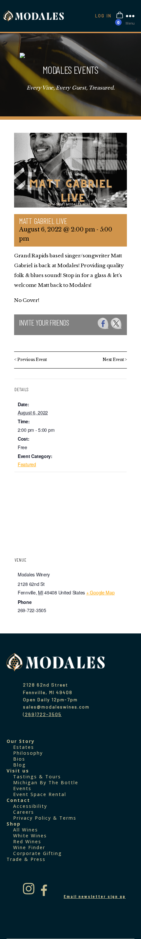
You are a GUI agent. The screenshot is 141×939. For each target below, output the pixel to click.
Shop (14, 824)
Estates (23, 747)
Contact (18, 800)
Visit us (18, 771)
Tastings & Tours (37, 776)
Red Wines (27, 841)
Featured (27, 464)
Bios (19, 759)
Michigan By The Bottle (45, 782)
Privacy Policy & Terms (44, 818)
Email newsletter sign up (95, 896)
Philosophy (28, 753)
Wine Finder (29, 847)
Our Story (21, 741)
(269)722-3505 (42, 714)
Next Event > (115, 359)
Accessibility (30, 806)
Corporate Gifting (37, 853)
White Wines (30, 835)
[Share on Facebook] (103, 323)
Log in (103, 15)
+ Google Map (100, 592)
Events (22, 788)
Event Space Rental (39, 794)
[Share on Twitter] (116, 323)
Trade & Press (26, 859)
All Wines (25, 830)
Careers (23, 812)
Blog (19, 765)
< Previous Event (30, 359)
